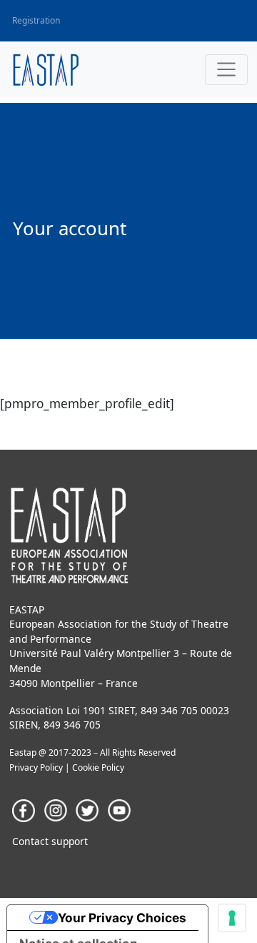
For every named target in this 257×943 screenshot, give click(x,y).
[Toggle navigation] (226, 69)
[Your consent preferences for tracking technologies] (232, 918)
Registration (36, 20)
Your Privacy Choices (122, 917)
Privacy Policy (36, 767)
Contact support (50, 841)
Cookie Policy (98, 767)
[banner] (46, 70)
